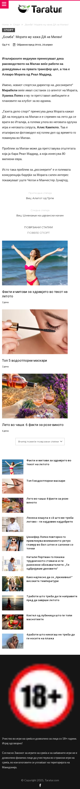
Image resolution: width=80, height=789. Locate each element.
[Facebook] (40, 785)
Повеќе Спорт (38, 232)
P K (8, 44)
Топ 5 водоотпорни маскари (24, 360)
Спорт (16, 24)
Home (5, 24)
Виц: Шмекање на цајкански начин (40, 213)
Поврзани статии (38, 227)
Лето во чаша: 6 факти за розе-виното (33, 425)
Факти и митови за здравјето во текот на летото (34, 294)
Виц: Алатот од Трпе (40, 195)
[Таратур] (40, 5)
